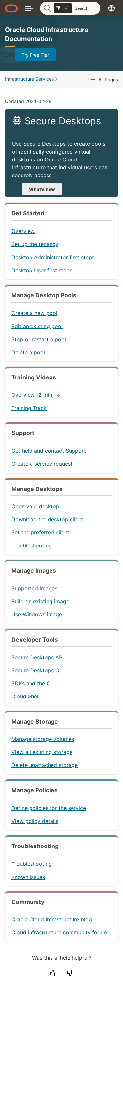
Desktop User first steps (41, 270)
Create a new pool (34, 313)
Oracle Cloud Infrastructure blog (51, 919)
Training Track (29, 408)
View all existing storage (41, 752)
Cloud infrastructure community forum (59, 932)
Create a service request (41, 464)
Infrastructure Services (29, 79)
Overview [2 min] (32, 395)
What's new (42, 189)
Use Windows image (36, 614)
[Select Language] (111, 8)
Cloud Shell (25, 696)
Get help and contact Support (48, 450)
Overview (23, 231)
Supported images (34, 588)
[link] (63, 8)
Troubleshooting (31, 545)
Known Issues (28, 877)
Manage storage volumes (42, 739)
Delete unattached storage (44, 765)
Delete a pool (28, 352)
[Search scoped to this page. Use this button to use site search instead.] (66, 8)
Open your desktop (35, 506)
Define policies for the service (48, 808)
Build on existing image (40, 601)
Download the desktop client (47, 519)
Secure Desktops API (37, 657)
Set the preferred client (40, 532)
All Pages (107, 79)
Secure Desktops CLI (37, 670)
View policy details (34, 821)
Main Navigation (29, 8)
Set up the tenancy (34, 244)
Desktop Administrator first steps (52, 257)
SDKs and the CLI (33, 683)
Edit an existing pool (37, 326)
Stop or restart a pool (38, 339)
